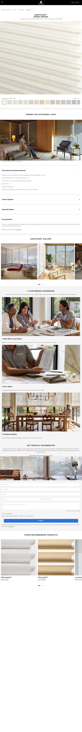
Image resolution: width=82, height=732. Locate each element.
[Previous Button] (72, 98)
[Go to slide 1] (38, 284)
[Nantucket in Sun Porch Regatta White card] (19, 261)
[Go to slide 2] (40, 284)
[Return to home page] (41, 2)
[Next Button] (79, 98)
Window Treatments (6, 10)
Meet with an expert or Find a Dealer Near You (41, 455)
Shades (14, 10)
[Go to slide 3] (41, 284)
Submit (41, 520)
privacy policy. (11, 526)
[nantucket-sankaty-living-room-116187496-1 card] (56, 261)
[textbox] (41, 506)
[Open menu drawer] (2, 3)
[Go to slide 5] (44, 284)
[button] (41, 57)
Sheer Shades (21, 10)
